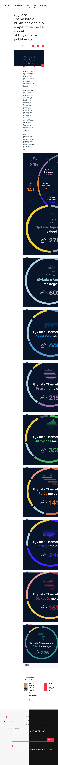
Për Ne (28, 720)
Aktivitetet (7, 5)
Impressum (43, 729)
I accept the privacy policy (22, 746)
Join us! (50, 740)
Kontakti (43, 5)
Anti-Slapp (43, 720)
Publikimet (18, 5)
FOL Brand (43, 725)
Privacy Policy (36, 729)
